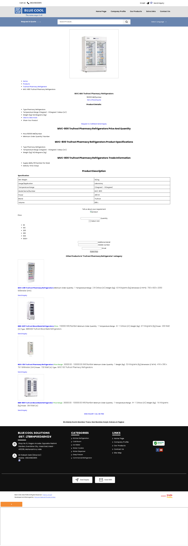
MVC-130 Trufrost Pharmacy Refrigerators (35, 364)
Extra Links (151, 11)
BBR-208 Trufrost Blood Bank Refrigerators (36, 326)
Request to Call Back (89, 124)
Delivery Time (28, 166)
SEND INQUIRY (89, 414)
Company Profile (118, 11)
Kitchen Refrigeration (81, 438)
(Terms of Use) (47, 495)
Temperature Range (31, 150)
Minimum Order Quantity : (65, 288)
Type (25, 147)
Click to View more (30, 118)
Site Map (118, 453)
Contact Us (165, 11)
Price (25, 134)
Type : (41, 329)
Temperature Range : (91, 288)
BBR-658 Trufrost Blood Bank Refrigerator (35, 403)
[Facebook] (157, 451)
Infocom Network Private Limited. (45, 497)
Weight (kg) (27, 152)
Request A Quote (28, 21)
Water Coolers (78, 448)
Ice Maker (76, 445)
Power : (43, 367)
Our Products (136, 11)
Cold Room (77, 441)
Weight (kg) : (118, 288)
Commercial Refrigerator (82, 458)
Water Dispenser (79, 451)
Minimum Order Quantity (32, 136)
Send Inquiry (159, 3)
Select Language (157, 22)
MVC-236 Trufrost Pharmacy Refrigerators (36, 288)
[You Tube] (161, 451)
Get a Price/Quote (94, 100)
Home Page (101, 11)
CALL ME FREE (99, 414)
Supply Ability (28, 163)
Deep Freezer (78, 454)
